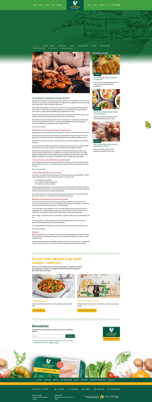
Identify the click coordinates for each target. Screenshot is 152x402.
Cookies (34, 399)
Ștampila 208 (58, 395)
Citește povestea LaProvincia (87, 310)
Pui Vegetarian (66, 380)
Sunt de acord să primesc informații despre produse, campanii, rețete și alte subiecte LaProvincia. (53, 341)
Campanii (84, 380)
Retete (55, 380)
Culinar (45, 45)
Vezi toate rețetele (38, 310)
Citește (97, 74)
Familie (53, 45)
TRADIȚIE (74, 389)
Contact (111, 380)
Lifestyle (72, 45)
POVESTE (61, 389)
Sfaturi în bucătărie (39, 48)
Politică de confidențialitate (39, 397)
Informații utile (62, 45)
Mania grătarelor (83, 45)
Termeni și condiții (37, 395)
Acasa (39, 380)
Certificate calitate (98, 380)
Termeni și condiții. (54, 342)
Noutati (94, 45)
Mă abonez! (70, 336)
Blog (89, 5)
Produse (41, 5)
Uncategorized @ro (66, 48)
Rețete (47, 5)
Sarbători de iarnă (104, 45)
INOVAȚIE (100, 389)
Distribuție (59, 5)
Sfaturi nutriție (52, 48)
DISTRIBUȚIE (115, 389)
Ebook (53, 5)
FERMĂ (87, 389)
